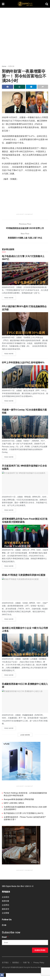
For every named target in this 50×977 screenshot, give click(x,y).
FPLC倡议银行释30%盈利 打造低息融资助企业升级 (24, 308)
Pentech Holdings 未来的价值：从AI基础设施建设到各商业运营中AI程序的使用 (25, 794)
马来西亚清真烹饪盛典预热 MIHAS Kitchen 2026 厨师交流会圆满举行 (25, 808)
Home (4, 66)
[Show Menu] (3, 4)
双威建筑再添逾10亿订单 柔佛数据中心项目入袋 (25, 685)
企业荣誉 (5, 913)
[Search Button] (47, 4)
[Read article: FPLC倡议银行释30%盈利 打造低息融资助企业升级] (25, 323)
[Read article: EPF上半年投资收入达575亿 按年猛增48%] (25, 376)
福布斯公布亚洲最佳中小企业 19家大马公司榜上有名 (25, 629)
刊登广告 (26, 962)
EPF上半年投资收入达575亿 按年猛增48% (23, 362)
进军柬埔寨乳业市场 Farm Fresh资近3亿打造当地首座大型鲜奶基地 (25, 520)
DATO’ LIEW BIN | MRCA (14, 803)
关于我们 (5, 962)
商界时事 (11, 66)
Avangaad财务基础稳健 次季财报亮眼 (19, 799)
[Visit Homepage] (25, 3)
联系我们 (15, 962)
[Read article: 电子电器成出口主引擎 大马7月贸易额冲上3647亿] (25, 273)
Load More (25, 735)
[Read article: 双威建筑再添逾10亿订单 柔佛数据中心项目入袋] (25, 701)
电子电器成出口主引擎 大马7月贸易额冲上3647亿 (23, 257)
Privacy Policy (38, 962)
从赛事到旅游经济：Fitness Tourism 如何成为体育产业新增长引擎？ (25, 818)
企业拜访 (5, 905)
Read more (10, 297)
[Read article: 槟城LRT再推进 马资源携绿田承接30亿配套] (25, 589)
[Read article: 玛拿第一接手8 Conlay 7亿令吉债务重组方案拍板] (25, 427)
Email (5, 937)
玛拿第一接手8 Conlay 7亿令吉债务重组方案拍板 (24, 411)
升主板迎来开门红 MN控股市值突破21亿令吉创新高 (24, 467)
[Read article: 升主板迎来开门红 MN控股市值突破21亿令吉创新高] (25, 483)
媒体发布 (5, 909)
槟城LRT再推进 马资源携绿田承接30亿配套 (24, 574)
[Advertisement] (25, 35)
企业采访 (5, 897)
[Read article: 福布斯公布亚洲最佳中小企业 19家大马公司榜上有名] (25, 645)
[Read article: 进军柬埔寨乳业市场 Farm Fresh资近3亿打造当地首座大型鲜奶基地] (25, 536)
